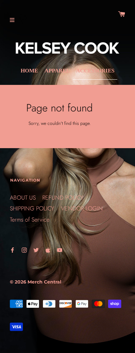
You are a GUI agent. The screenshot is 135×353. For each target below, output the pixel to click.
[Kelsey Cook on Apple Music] (47, 249)
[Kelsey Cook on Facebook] (12, 249)
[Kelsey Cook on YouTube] (59, 249)
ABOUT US (23, 197)
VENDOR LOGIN (82, 208)
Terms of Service (29, 219)
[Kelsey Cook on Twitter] (36, 249)
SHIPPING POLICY (32, 208)
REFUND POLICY (63, 197)
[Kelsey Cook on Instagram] (24, 249)
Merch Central (44, 282)
